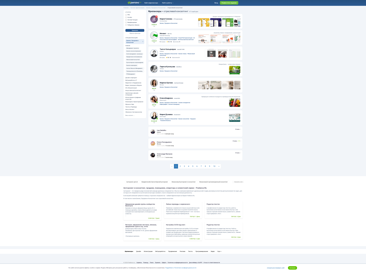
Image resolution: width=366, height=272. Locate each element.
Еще (219, 251)
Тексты (190, 251)
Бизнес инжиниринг (131, 65)
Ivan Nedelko (161, 130)
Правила (157, 262)
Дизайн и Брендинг (131, 77)
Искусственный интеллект (133, 90)
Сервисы (139, 262)
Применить (135, 30)
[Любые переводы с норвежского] (183, 210)
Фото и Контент (129, 109)
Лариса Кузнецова (167, 66)
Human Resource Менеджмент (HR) (135, 68)
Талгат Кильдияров (168, 49)
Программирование (201, 251)
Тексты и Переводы (131, 107)
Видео (213, 251)
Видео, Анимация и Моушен (133, 85)
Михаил (163, 33)
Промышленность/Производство (135, 71)
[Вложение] (203, 22)
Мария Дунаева (166, 114)
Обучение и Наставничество (133, 112)
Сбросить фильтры (134, 33)
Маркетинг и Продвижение (133, 83)
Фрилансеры (154, 11)
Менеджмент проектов (132, 48)
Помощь (145, 262)
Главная (126, 7)
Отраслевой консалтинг (175, 7)
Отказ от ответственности (211, 262)
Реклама (182, 251)
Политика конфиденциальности (178, 262)
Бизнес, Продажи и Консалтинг (156, 7)
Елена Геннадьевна (164, 142)
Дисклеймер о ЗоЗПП (195, 262)
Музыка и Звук (129, 104)
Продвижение (172, 251)
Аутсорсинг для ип (132, 182)
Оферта (164, 262)
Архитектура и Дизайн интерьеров (131, 94)
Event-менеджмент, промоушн (134, 54)
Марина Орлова (166, 83)
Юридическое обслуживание (134, 56)
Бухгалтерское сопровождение (134, 62)
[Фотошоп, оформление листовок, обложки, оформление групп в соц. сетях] (142, 232)
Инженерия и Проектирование (134, 102)
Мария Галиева (166, 19)
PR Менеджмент (130, 74)
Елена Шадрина (166, 98)
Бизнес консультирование (133, 51)
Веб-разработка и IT (131, 80)
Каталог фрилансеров (137, 7)
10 (214, 166)
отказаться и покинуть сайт (276, 268)
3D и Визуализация (131, 88)
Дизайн (138, 251)
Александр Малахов (164, 154)
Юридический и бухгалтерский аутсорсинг (155, 182)
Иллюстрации (148, 251)
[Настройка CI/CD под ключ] (183, 232)
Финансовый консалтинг (133, 59)
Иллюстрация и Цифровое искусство (133, 98)
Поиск (152, 262)
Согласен (292, 268)
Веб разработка (160, 251)
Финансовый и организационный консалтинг (213, 182)
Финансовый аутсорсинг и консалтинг (184, 182)
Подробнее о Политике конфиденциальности (180, 268)
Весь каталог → (129, 115)
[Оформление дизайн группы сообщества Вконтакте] (142, 211)
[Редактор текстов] (223, 210)
